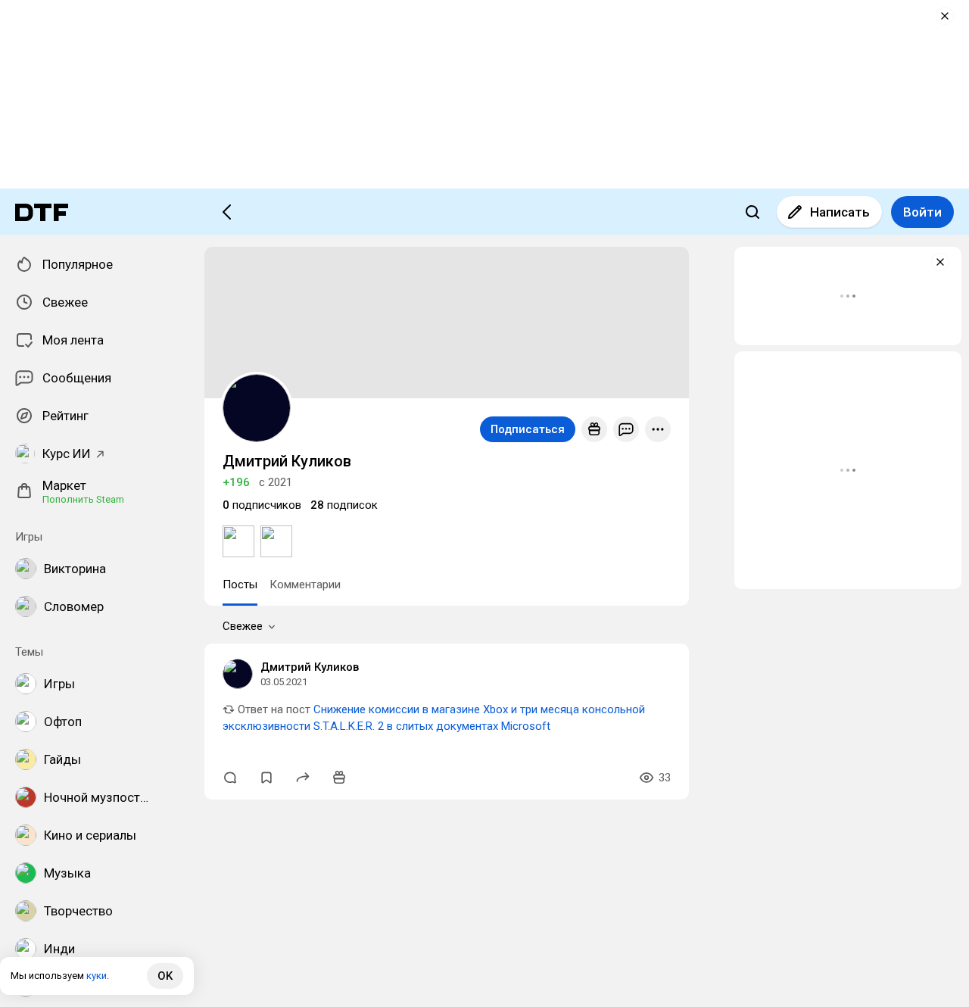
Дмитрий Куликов (309, 667)
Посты (240, 584)
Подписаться (528, 429)
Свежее (243, 626)
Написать (840, 212)
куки (96, 975)
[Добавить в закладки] (266, 777)
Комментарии (305, 584)
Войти (922, 212)
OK (165, 976)
